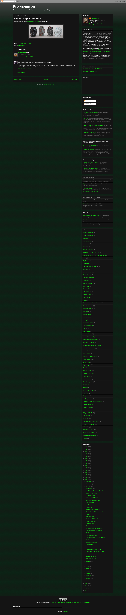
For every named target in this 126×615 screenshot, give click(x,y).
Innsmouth (86, 317)
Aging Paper (86, 238)
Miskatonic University (88, 342)
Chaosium (85, 199)
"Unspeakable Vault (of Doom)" (91, 191)
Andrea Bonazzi (87, 179)
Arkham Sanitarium (88, 249)
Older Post (74, 79)
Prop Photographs (88, 382)
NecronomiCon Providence (90, 356)
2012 (86, 479)
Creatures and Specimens (90, 266)
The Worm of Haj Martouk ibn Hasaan (96, 490)
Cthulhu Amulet (90, 526)
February (89, 575)
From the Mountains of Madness (92, 303)
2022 (86, 456)
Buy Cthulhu (86, 260)
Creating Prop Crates (91, 493)
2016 (86, 470)
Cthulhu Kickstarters (88, 277)
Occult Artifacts (87, 359)
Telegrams (86, 396)
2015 (86, 472)
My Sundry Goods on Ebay (90, 71)
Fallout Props (86, 291)
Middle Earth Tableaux (92, 497)
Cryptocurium (86, 184)
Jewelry (85, 320)
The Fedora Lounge (88, 149)
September (89, 488)
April (87, 571)
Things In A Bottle (87, 413)
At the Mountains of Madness (91, 252)
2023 (86, 454)
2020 (86, 461)
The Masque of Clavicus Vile (93, 549)
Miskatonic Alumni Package (90, 339)
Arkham (85, 246)
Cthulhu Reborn (87, 204)
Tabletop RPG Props (88, 390)
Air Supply (88, 554)
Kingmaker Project (88, 322)
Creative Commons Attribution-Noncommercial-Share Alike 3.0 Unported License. (96, 50)
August (88, 561)
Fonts (84, 300)
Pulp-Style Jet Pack (91, 558)
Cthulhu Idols (21, 45)
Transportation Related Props (91, 421)
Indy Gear (85, 118)
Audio (84, 258)
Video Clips (86, 427)
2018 (86, 465)
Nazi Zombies (86, 353)
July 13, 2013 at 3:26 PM (24, 69)
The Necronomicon (88, 404)
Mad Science (86, 331)
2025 (86, 449)
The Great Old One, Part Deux (94, 519)
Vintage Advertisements (89, 435)
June (87, 566)
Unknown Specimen (91, 542)
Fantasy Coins (87, 294)
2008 (86, 588)
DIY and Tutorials (87, 283)
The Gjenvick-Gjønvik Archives (91, 168)
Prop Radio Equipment (92, 535)
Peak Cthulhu (86, 367)
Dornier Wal (86, 286)
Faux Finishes (87, 297)
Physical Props (87, 370)
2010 (86, 583)
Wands (85, 438)
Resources (86, 384)
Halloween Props (87, 308)
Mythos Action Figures (89, 348)
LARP (84, 328)
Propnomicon (24, 6)
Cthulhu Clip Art (87, 272)
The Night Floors (87, 407)
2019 (86, 463)
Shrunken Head (90, 516)
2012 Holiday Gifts (88, 232)
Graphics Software (88, 305)
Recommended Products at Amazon (92, 68)
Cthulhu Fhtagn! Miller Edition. (94, 530)
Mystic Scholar (22, 52)
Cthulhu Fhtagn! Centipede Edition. (95, 511)
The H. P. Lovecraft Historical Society (93, 125)
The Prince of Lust (91, 521)
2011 (86, 581)
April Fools (86, 244)
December (89, 481)
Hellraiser (85, 311)
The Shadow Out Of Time (90, 410)
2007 (86, 590)
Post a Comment (20, 72)
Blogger (66, 611)
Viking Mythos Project (89, 432)
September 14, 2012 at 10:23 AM (26, 56)
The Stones (89, 514)
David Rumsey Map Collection (91, 162)
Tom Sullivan (86, 415)
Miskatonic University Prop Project (92, 345)
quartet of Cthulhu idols (33, 21)
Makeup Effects (87, 334)
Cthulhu (85, 269)
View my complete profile (96, 24)
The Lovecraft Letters (92, 540)
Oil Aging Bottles (90, 495)
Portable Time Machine (92, 547)
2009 (86, 585)
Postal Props (86, 376)
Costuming (86, 263)
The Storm (89, 507)
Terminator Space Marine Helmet (95, 551)
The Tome (88, 533)
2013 (86, 477)
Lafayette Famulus (88, 325)
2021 (86, 458)
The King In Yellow (88, 398)
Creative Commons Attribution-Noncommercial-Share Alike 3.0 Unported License (70, 602)
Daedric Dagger (90, 502)
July (87, 564)
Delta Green (86, 280)
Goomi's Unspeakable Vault (90, 219)
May (87, 568)
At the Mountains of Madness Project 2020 (94, 255)
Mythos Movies (87, 351)
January (88, 578)
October (88, 486)
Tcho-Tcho (85, 393)
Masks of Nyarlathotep (89, 336)
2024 (86, 451)
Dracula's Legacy (87, 289)
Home (46, 79)
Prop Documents (87, 379)
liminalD (20, 60)
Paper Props (86, 365)
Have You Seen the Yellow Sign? (95, 528)
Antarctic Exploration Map (93, 509)
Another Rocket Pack (91, 556)
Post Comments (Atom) (49, 84)
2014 (86, 475)
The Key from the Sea (92, 504)
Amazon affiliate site (98, 54)
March (88, 573)
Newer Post (17, 79)
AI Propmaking (87, 241)
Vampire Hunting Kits (88, 424)
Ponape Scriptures (88, 373)
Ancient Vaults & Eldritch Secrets (91, 215)
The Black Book (90, 523)
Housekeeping (87, 314)
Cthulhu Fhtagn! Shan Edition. (94, 500)
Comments (88, 103)
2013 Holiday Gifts (88, 235)
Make (84, 224)
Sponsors (85, 387)
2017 (86, 468)
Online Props (86, 362)
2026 (86, 446)
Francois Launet (87, 188)
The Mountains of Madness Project (92, 401)
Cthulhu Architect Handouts (90, 112)
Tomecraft (85, 418)
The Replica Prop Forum (89, 132)
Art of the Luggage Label (89, 145)
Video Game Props (88, 429)
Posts (86, 101)
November (89, 484)
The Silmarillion (90, 544)
